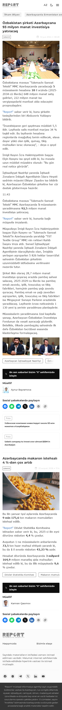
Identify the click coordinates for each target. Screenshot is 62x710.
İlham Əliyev (12, 14)
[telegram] (18, 406)
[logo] (11, 5)
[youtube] (43, 676)
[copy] (45, 406)
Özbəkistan (54, 361)
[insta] (12, 676)
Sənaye (6, 37)
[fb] (5, 406)
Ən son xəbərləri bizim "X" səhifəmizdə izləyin (32, 374)
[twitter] (25, 406)
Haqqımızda (9, 643)
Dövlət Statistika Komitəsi (19, 574)
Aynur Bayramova (21, 389)
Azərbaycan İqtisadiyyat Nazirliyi (23, 361)
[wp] (11, 406)
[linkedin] (31, 406)
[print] (38, 406)
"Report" (8, 111)
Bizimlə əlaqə (44, 643)
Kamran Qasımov (21, 603)
